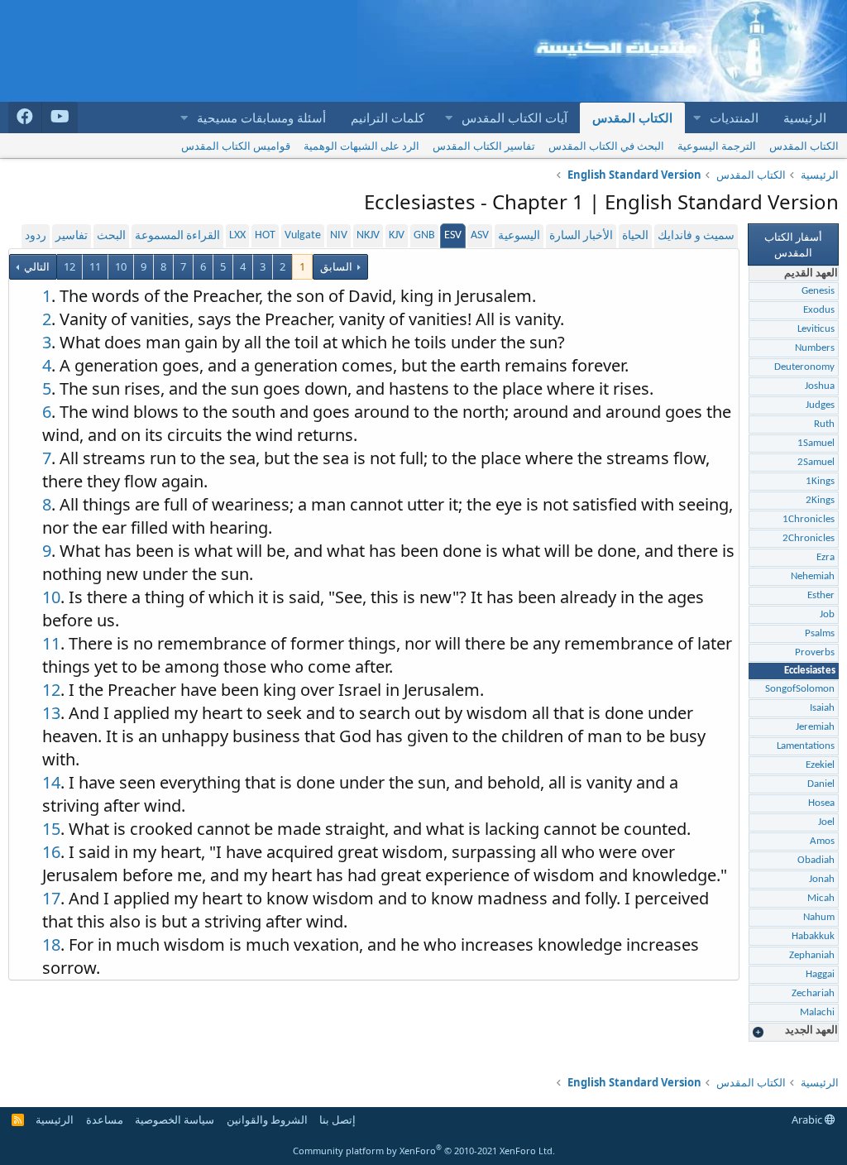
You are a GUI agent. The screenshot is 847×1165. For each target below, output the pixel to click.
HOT (265, 235)
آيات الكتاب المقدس (514, 117)
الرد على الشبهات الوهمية (361, 145)
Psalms (820, 633)
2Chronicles (808, 538)
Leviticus (816, 329)
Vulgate (303, 235)
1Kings (820, 481)
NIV (338, 235)
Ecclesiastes (809, 670)
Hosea (821, 803)
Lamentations (806, 746)
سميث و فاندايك (696, 236)
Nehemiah (813, 576)
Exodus (819, 309)
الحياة (635, 236)
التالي (36, 266)
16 (51, 852)
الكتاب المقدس (632, 117)
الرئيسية (804, 117)
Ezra (825, 557)
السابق (336, 266)
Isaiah (822, 707)
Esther (821, 595)
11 (95, 266)
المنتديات (734, 117)
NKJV (368, 235)
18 (51, 944)
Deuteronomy (804, 367)
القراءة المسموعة (177, 236)
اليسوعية (519, 236)
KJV (396, 235)
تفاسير (71, 236)
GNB (424, 235)
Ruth (824, 424)
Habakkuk (813, 936)
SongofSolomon (800, 688)
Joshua (820, 386)
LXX (237, 235)
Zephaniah (812, 955)
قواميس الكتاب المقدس (235, 145)
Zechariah (813, 993)
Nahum (819, 917)
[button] (696, 118)
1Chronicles (808, 519)
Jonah (822, 879)
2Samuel (816, 462)
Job (827, 614)
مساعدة (104, 1119)
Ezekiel (820, 765)
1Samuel (816, 443)
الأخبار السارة (581, 236)
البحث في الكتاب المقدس (606, 145)
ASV (480, 235)
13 (51, 713)
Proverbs (815, 652)
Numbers (815, 348)
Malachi (817, 1012)
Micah (821, 898)
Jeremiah (815, 727)
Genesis (818, 290)
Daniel (821, 784)
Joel (826, 822)
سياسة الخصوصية (174, 1119)
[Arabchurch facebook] (25, 117)
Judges (820, 405)
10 (121, 266)
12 (69, 266)
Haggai (820, 974)
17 (51, 898)
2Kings (820, 500)
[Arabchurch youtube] (60, 117)
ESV (453, 235)
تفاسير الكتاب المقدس (484, 145)
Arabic (808, 1119)
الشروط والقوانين (267, 1119)
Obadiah (816, 860)
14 (51, 782)
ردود (35, 236)
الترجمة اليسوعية (716, 145)
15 (51, 828)
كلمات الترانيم (387, 117)
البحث (111, 236)
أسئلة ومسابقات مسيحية (261, 117)
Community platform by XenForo (424, 1150)
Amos (822, 841)
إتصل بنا (337, 1119)
